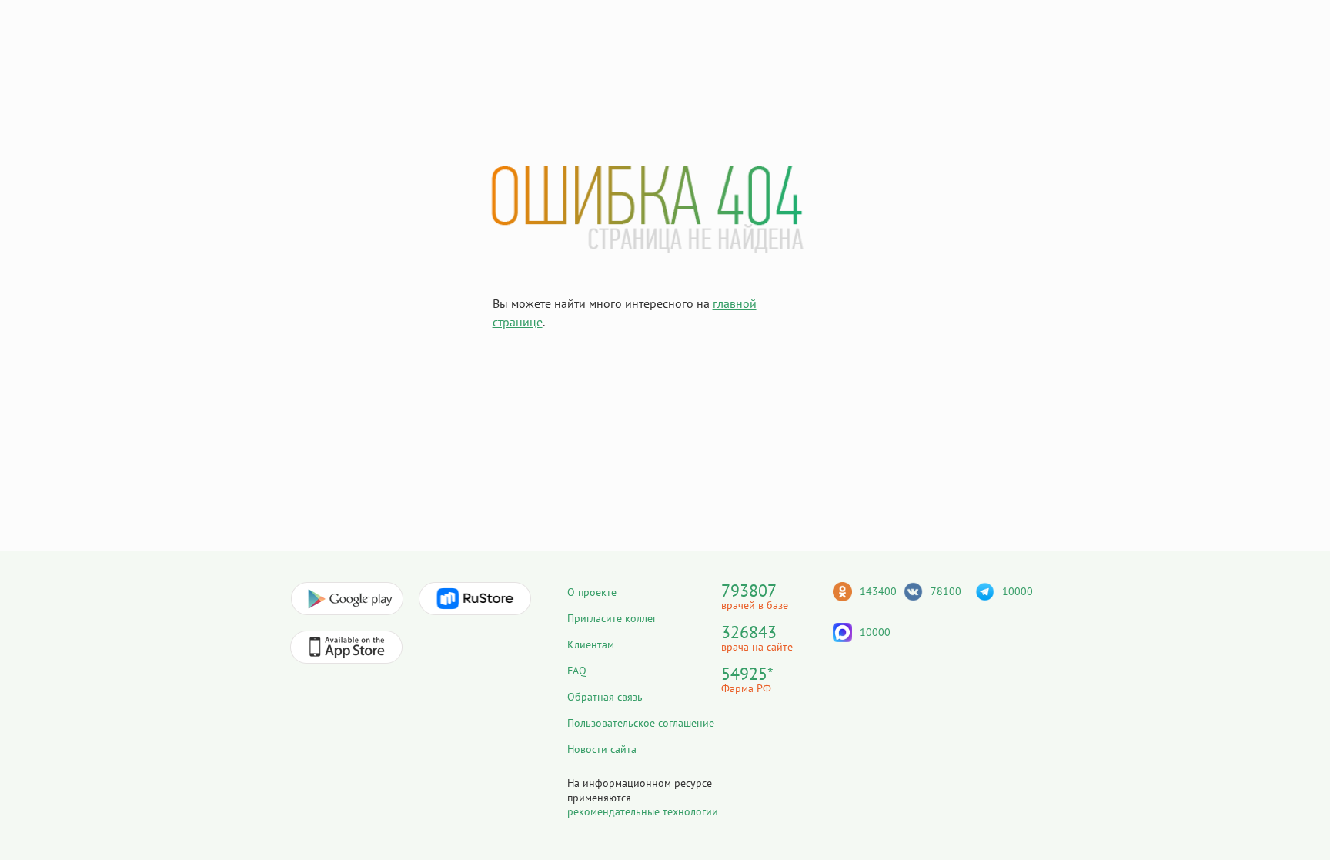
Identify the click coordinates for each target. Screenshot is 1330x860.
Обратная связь (605, 697)
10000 (1017, 591)
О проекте (592, 592)
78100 (946, 591)
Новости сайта (602, 749)
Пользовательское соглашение (640, 723)
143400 (878, 591)
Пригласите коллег (612, 618)
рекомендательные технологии (642, 811)
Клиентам (590, 644)
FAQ (576, 671)
